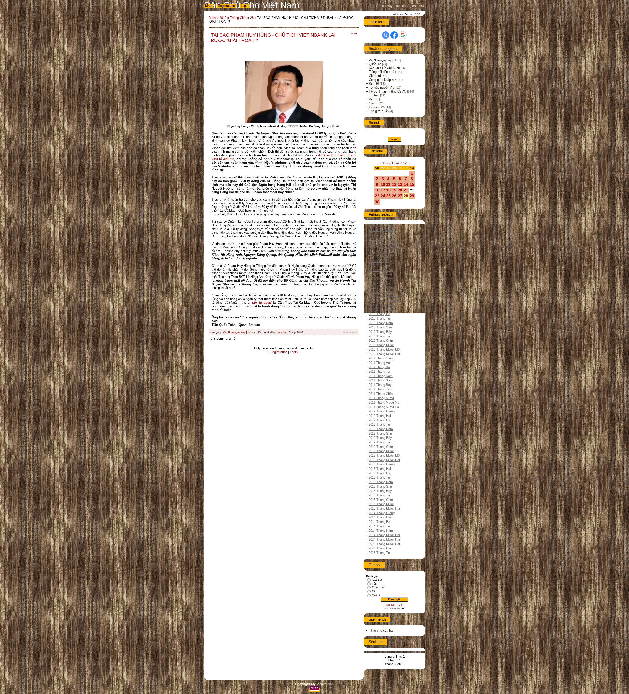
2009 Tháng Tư (379, 265)
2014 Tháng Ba (379, 522)
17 (383, 190)
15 (412, 184)
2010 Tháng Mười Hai (384, 354)
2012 (222, 18)
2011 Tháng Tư (379, 371)
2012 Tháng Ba (379, 420)
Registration (226, 6)
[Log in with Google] (403, 35)
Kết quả (390, 605)
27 (400, 196)
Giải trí (373, 103)
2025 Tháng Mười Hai (384, 544)
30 (377, 202)
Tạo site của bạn (382, 630)
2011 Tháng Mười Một (384, 402)
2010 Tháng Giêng (382, 305)
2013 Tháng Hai (380, 469)
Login (244, 6)
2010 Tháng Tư (379, 318)
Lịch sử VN (377, 107)
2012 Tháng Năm (381, 429)
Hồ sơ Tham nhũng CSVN (387, 91)
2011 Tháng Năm (381, 376)
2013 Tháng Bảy (380, 491)
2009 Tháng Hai (380, 257)
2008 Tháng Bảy (380, 226)
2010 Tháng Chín (381, 340)
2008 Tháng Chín (381, 234)
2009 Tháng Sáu (380, 274)
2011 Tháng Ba (379, 367)
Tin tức (374, 95)
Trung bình (378, 587)
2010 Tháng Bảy (380, 332)
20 (400, 190)
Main (208, 6)
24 (383, 196)
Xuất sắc (377, 579)
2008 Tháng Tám (381, 230)
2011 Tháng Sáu (380, 380)
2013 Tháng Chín (381, 500)
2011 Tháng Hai (380, 363)
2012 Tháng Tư (379, 424)
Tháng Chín (238, 18)
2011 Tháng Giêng (381, 358)
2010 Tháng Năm (381, 323)
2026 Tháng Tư (379, 553)
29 (412, 196)
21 (406, 190)
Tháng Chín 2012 (394, 163)
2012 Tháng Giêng (382, 411)
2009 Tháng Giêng (382, 252)
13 (400, 184)
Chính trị (375, 76)
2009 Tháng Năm (381, 270)
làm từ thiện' (262, 302)
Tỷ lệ (399, 605)
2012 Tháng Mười (381, 451)
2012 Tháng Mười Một (384, 455)
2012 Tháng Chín (381, 447)
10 (383, 184)
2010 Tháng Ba (379, 314)
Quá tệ (376, 595)
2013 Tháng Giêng (382, 464)
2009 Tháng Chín (381, 287)
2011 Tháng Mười (381, 398)
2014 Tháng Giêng (382, 513)
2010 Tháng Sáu (380, 327)
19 (394, 190)
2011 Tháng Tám (380, 389)
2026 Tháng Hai (380, 548)
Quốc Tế (375, 64)
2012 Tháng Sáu (380, 433)
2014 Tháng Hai (380, 517)
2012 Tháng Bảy (380, 438)
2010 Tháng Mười (381, 345)
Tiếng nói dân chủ (381, 72)
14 (406, 184)
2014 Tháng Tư (379, 526)
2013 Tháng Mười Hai (384, 508)
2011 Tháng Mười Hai (384, 407)
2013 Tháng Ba (379, 473)
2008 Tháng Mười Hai (384, 248)
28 (252, 18)
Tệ (373, 591)
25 (388, 196)
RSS (417, 14)
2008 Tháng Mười (381, 239)
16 (377, 190)
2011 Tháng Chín (381, 393)
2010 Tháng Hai (380, 310)
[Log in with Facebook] (394, 35)
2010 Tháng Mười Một (384, 349)
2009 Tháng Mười (381, 292)
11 (388, 184)
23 (377, 196)
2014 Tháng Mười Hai (384, 535)
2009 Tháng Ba (379, 261)
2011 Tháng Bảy (380, 385)
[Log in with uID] (385, 35)
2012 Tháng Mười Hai (384, 460)
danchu (281, 332)
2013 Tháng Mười (381, 504)
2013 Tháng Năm (381, 482)
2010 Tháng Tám (381, 336)
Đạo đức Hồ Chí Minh (384, 68)
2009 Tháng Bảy (380, 279)
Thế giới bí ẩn (379, 111)
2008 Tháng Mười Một (384, 243)
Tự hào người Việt (382, 87)
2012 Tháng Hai (380, 416)
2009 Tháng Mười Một (384, 296)
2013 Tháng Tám (381, 495)
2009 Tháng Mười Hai (384, 301)
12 (394, 184)
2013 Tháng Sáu (380, 486)
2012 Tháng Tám (381, 442)
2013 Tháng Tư (379, 477)
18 (388, 190)
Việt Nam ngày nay (234, 332)
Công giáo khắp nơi (383, 80)
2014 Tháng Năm (381, 530)
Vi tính (373, 99)
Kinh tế (374, 83)
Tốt (374, 583)
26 (394, 196)
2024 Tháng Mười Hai (384, 539)
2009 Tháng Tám (381, 283)
